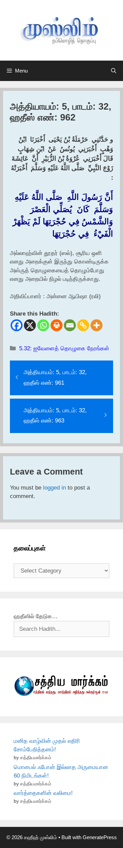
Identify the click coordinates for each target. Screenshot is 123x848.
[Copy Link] (83, 325)
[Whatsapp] (43, 325)
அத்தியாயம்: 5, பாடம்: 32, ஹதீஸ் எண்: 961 (55, 377)
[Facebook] (17, 325)
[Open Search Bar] (113, 71)
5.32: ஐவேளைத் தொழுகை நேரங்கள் (64, 348)
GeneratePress (100, 837)
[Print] (57, 325)
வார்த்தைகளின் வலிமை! (43, 793)
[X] (30, 325)
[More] (96, 325)
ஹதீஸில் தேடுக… (36, 616)
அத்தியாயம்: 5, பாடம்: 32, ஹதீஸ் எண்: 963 (55, 415)
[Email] (70, 325)
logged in (54, 487)
